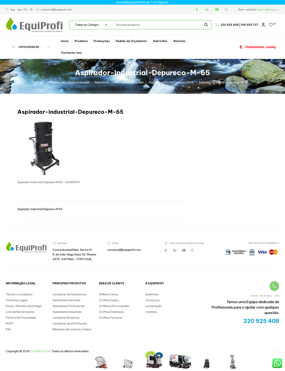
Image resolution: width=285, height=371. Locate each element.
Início (40, 82)
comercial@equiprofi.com (124, 250)
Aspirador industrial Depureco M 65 (171, 82)
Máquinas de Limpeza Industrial (69, 82)
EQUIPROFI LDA (40, 351)
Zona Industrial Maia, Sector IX (72, 250)
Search (206, 24)
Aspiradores (102, 82)
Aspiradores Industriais (129, 82)
